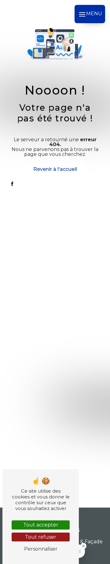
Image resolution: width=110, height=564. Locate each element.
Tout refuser (40, 537)
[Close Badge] (83, 546)
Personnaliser (40, 549)
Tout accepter (40, 525)
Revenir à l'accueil (55, 169)
